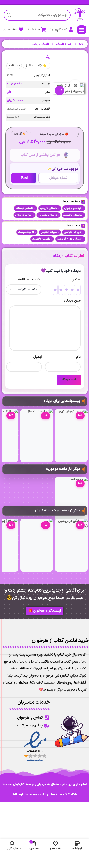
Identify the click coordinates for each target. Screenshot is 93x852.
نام (78, 357)
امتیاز (76, 279)
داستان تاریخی (40, 44)
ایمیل (37, 357)
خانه (81, 44)
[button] (81, 29)
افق (9, 92)
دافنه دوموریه (15, 84)
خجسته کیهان (15, 101)
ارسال (24, 177)
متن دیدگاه (72, 301)
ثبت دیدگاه (69, 379)
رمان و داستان (64, 44)
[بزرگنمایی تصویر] (75, 85)
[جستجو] (9, 15)
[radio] (78, 290)
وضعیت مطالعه (29, 279)
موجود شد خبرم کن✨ (62, 169)
